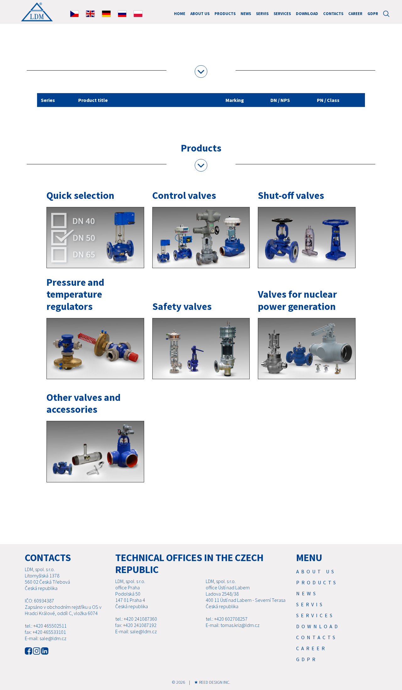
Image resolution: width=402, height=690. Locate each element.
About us (199, 13)
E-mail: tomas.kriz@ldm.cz (232, 625)
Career (355, 13)
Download (307, 13)
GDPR (372, 13)
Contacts (333, 13)
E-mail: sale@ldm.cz (45, 638)
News (246, 13)
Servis (262, 13)
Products (225, 13)
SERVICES (282, 13)
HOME (179, 13)
